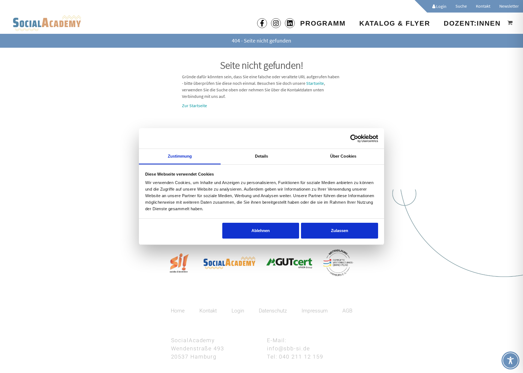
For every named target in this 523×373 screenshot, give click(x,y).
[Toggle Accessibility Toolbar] (510, 360)
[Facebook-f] (262, 23)
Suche (461, 6)
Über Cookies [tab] (343, 156)
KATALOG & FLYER (394, 23)
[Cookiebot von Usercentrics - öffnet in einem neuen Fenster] (354, 138)
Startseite (315, 83)
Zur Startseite (194, 105)
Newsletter (509, 6)
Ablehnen (260, 230)
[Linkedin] (290, 23)
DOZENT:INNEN (472, 23)
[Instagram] (276, 23)
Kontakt (483, 6)
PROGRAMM (323, 23)
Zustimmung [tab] (180, 156)
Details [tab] (261, 156)
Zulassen (339, 230)
